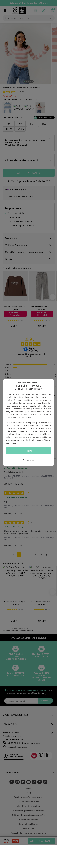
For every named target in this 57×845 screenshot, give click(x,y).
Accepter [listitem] (28, 450)
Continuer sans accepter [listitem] (28, 381)
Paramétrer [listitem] (28, 460)
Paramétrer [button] (40, 428)
